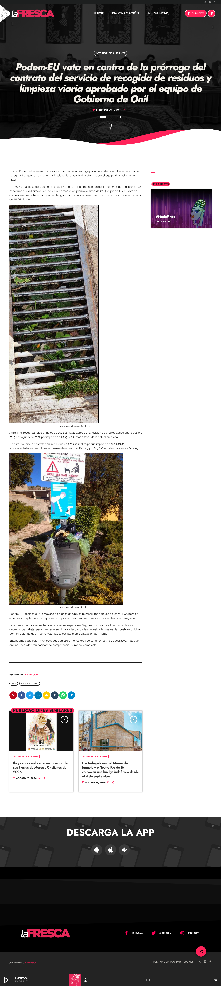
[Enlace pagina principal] (42, 13)
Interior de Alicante (110, 53)
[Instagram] (210, 2)
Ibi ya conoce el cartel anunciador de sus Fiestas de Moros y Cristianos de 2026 (40, 767)
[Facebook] (214, 2)
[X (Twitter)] (205, 2)
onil (13, 683)
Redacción (32, 674)
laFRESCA (30, 962)
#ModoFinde (165, 216)
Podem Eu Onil (29, 683)
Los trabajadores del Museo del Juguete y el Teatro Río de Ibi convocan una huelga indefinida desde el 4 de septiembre (110, 770)
